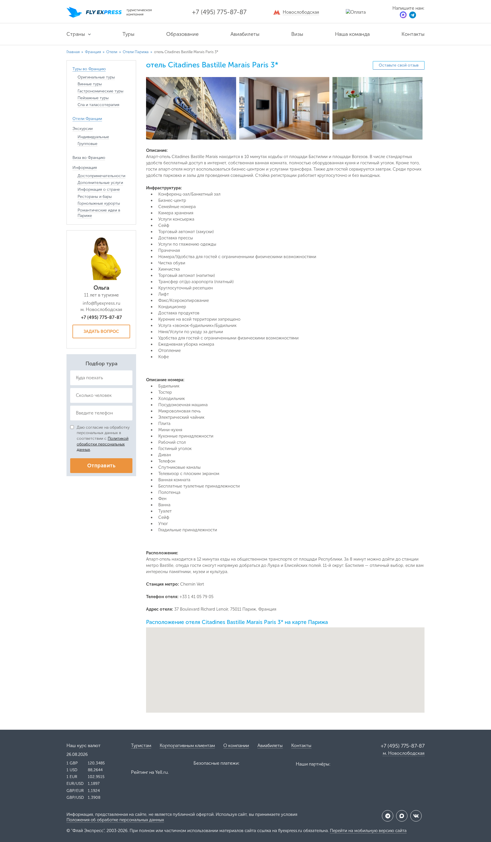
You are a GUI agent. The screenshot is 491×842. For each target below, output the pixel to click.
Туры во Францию (89, 69)
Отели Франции (87, 118)
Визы (297, 34)
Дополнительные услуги (100, 182)
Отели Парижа (136, 52)
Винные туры (90, 84)
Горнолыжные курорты (99, 203)
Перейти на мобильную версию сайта (368, 830)
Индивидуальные (93, 136)
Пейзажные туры (93, 98)
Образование (182, 34)
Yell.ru (161, 772)
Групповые (87, 143)
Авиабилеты (244, 34)
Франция (93, 52)
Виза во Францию (88, 157)
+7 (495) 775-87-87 (219, 12)
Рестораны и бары (95, 196)
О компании (236, 745)
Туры (128, 34)
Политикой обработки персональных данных (102, 444)
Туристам (141, 745)
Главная (73, 52)
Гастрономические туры (100, 91)
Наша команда (352, 34)
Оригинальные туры (96, 77)
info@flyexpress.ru (101, 303)
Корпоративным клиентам (187, 745)
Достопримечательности (101, 175)
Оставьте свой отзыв (399, 65)
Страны (75, 34)
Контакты (413, 34)
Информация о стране (99, 189)
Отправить (101, 466)
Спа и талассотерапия (98, 104)
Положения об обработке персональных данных (115, 819)
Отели (112, 52)
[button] (285, 665)
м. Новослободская (404, 753)
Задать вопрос (101, 331)
